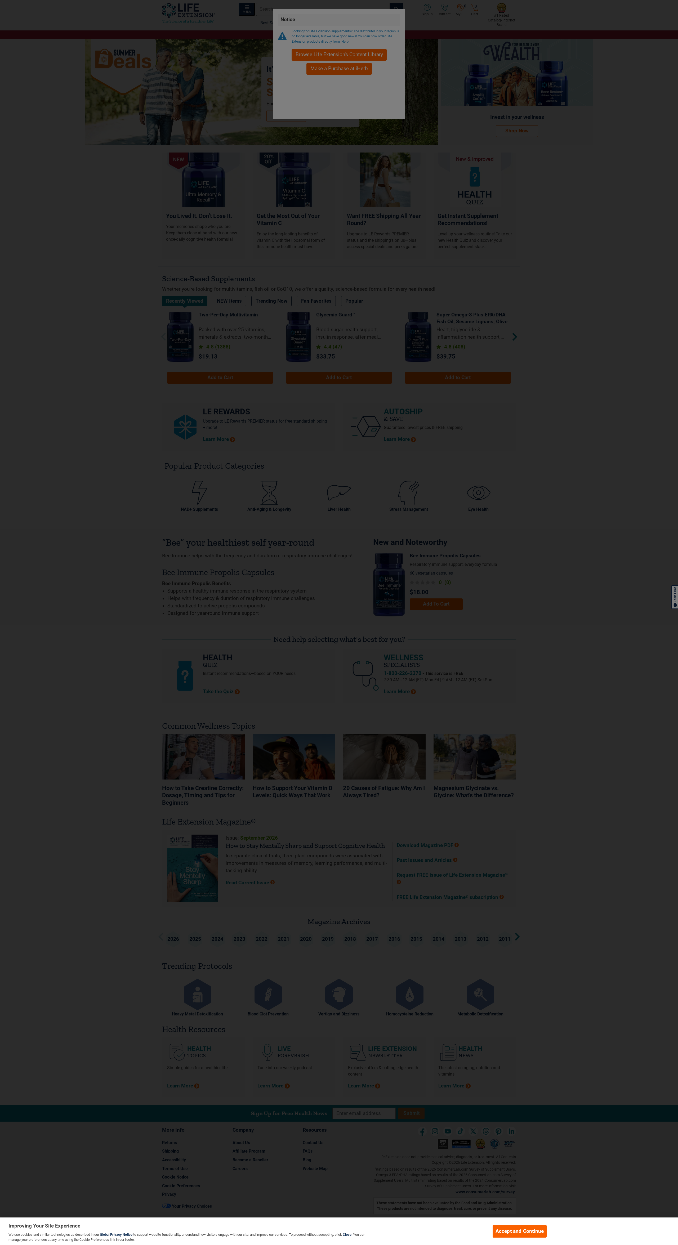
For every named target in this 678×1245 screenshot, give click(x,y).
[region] (339, 1231)
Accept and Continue (520, 1231)
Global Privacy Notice (116, 1235)
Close (347, 1235)
